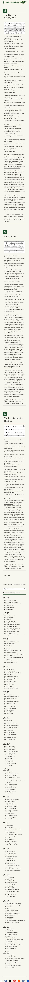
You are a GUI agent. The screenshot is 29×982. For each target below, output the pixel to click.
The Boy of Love (10, 818)
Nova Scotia (7, 219)
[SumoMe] (28, 981)
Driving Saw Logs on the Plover (14, 672)
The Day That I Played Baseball (14, 962)
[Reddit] (19, 981)
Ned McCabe (10, 919)
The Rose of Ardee (11, 621)
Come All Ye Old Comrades (13, 641)
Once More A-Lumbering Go (13, 628)
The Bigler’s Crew (11, 912)
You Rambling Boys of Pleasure (14, 903)
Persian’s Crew (10, 858)
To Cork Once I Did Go (12, 763)
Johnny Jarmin (10, 803)
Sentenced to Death (11, 737)
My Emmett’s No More (12, 623)
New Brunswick (13, 403)
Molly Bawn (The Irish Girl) (13, 889)
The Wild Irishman (11, 732)
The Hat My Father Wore (12, 751)
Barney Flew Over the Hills (13, 799)
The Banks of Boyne (11, 931)
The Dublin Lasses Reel (12, 815)
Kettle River (9, 879)
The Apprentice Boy (11, 843)
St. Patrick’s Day (10, 893)
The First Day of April (12, 784)
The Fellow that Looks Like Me (14, 829)
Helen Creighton (8, 218)
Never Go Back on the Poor (13, 701)
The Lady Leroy (10, 694)
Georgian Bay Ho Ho (11, 886)
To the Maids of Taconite (12, 661)
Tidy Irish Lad (10, 713)
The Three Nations (11, 881)
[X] (10, 981)
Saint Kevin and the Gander (13, 631)
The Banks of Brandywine (10, 16)
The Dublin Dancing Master (13, 630)
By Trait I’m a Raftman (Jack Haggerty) (15, 654)
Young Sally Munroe (11, 948)
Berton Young (13, 216)
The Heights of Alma (11, 706)
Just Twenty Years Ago (12, 626)
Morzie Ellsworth (10, 813)
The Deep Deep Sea (11, 817)
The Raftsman (10, 827)
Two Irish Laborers (11, 703)
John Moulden (20, 218)
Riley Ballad (20, 219)
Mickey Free (9, 648)
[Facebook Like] (23, 981)
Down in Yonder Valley (12, 841)
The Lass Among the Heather (13, 419)
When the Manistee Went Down (14, 650)
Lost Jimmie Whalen (11, 681)
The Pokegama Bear (11, 808)
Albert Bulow (10, 609)
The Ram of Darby (11, 739)
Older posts (6, 575)
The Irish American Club (12, 723)
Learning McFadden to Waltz (13, 725)
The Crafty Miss (10, 867)
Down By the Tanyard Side (13, 678)
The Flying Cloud (10, 967)
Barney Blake (10, 906)
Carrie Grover (17, 566)
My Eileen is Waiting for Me (13, 696)
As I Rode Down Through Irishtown (15, 944)
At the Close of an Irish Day (13, 688)
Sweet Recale (10, 830)
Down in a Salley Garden (12, 910)
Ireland (15, 218)
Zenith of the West (11, 655)
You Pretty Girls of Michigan (13, 913)
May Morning (10, 730)
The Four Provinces (11, 700)
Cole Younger (10, 837)
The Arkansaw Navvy (11, 705)
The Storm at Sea (11, 671)
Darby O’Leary (10, 779)
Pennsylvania (14, 219)
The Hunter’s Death (11, 853)
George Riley (10, 772)
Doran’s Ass (9, 736)
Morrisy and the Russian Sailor (14, 965)
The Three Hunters (11, 729)
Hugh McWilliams (8, 504)
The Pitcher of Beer (11, 896)
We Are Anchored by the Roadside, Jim (16, 920)
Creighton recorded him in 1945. (12, 168)
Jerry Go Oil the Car (11, 863)
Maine (19, 568)
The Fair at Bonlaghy (11, 775)
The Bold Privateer (11, 884)
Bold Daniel (9, 941)
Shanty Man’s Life (11, 851)
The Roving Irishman (11, 963)
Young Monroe (10, 674)
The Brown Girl (10, 877)
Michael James (10, 669)
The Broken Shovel (11, 789)
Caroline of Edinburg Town (13, 891)
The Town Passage (11, 708)
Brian (7, 214)
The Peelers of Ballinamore (13, 727)
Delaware (20, 216)
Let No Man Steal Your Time (13, 624)
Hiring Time (9, 758)
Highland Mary (10, 793)
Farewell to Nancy (11, 684)
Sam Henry (20, 403)
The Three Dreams (11, 753)
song (8, 221)
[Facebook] (5, 981)
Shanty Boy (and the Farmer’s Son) (15, 939)
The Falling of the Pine (12, 955)
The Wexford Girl (11, 633)
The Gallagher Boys (11, 786)
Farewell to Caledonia (12, 698)
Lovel (8, 862)
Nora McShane (10, 825)
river (5, 221)
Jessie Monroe (10, 760)
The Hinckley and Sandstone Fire (14, 604)
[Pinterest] (14, 981)
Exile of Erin (9, 720)
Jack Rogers (9, 679)
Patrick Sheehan (10, 710)
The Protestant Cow (11, 748)
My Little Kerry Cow (11, 600)
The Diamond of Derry (12, 734)
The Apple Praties (11, 746)
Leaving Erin (9, 711)
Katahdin (9, 619)
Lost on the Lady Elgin (12, 856)
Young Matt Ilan (10, 722)
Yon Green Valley (11, 643)
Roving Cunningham (11, 801)
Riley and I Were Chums (12, 805)
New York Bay (10, 605)
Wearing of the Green (12, 662)
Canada (12, 401)
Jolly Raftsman (10, 617)
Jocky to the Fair (10, 683)
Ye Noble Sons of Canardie (13, 676)
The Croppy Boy (10, 839)
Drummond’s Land (11, 915)
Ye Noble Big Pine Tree (12, 894)
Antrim (12, 566)
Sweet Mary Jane (11, 812)
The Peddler (9, 765)
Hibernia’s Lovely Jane (12, 882)
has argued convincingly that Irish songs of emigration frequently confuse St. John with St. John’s (13, 345)
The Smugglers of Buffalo (12, 943)
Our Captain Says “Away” (12, 773)
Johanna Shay (10, 936)
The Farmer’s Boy (11, 832)
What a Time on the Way (12, 844)
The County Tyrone (11, 787)
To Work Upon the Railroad (13, 865)
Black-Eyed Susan (11, 761)
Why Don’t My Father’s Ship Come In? (15, 635)
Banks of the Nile (10, 929)
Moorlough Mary (11, 756)
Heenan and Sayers (11, 860)
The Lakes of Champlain (12, 810)
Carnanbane (10, 236)
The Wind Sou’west (11, 755)
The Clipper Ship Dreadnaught (14, 869)
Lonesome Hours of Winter (13, 922)
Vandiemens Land (11, 855)
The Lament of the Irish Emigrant (14, 834)
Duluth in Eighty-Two (11, 652)
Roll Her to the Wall (11, 791)
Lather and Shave (11, 749)
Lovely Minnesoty (11, 836)
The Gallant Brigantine (12, 806)
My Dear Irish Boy (11, 887)
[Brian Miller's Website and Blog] (14, 3)
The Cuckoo (9, 686)
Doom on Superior (11, 607)
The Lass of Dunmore (12, 934)
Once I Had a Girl (11, 616)
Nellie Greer (9, 645)
